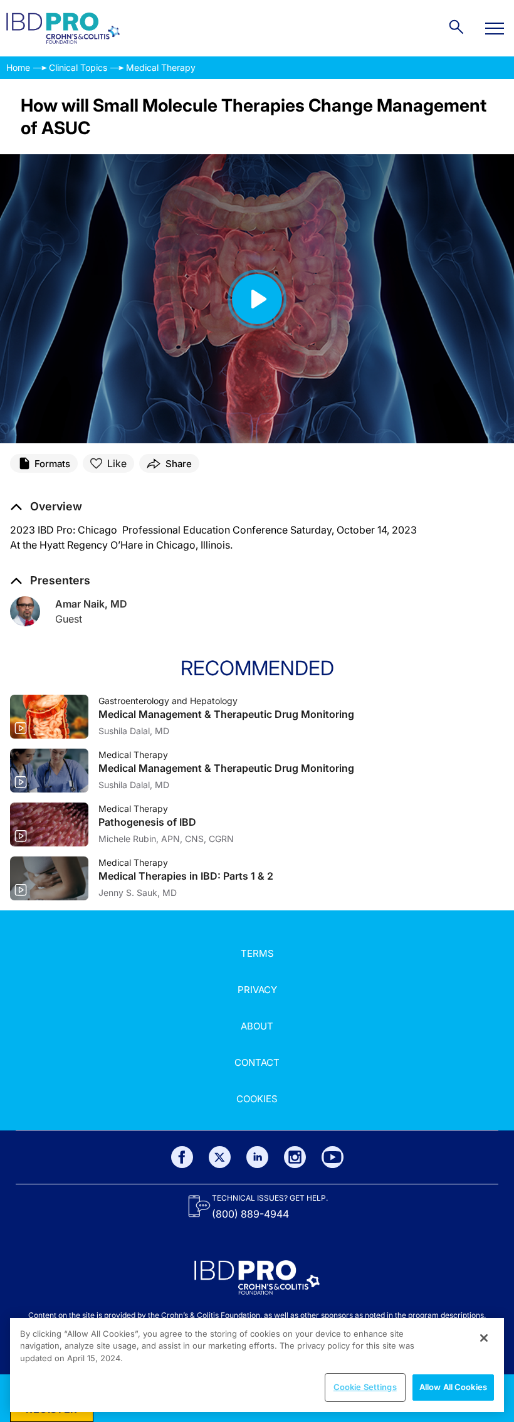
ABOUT (257, 1026)
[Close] (484, 1338)
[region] (257, 1365)
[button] (46, 506)
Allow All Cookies (453, 1387)
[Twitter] (220, 1157)
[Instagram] (295, 1157)
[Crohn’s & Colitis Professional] (63, 28)
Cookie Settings (365, 1387)
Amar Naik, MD (91, 604)
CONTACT (257, 1062)
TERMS (257, 953)
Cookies (257, 1099)
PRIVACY (257, 990)
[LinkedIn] (257, 1157)
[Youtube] (333, 1157)
